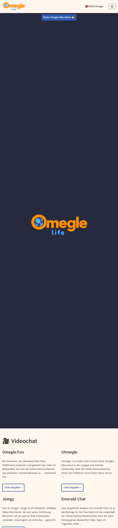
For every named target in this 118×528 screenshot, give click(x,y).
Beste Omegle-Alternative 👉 (59, 17)
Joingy (8, 499)
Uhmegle (69, 452)
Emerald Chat (73, 499)
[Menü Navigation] (112, 6)
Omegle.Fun (13, 452)
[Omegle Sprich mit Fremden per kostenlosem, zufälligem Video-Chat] (13, 6)
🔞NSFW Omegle (94, 6)
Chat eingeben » (12, 489)
